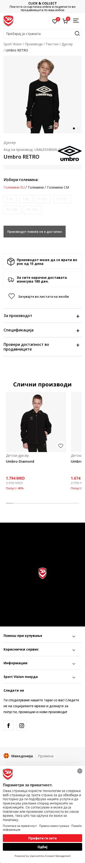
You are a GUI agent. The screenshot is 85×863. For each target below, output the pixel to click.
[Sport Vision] (8, 20)
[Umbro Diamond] (36, 422)
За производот (18, 315)
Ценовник (51, 6)
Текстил (52, 44)
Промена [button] (45, 755)
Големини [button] (36, 187)
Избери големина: (21, 180)
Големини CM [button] (58, 187)
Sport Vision (13, 44)
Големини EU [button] (14, 187)
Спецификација (19, 330)
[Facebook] (8, 725)
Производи (33, 44)
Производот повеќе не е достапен (34, 231)
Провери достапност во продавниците (26, 347)
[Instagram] (21, 725)
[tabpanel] (42, 94)
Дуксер (67, 44)
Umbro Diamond (20, 461)
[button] (42, 33)
